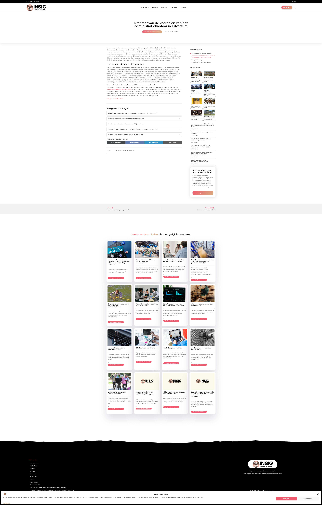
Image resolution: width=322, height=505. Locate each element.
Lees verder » (194, 128)
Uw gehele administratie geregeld (201, 53)
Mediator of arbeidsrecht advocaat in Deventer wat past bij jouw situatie (196, 79)
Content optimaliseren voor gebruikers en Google (202, 132)
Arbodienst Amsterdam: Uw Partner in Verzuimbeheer (173, 260)
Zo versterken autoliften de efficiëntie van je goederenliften (145, 261)
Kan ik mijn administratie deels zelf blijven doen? (144, 124)
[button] (318, 494)
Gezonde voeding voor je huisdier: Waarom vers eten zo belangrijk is (201, 146)
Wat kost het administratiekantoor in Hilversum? (144, 134)
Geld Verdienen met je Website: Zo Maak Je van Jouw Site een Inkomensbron (52, 490)
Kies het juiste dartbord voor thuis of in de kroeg (196, 118)
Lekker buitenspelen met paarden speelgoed (117, 392)
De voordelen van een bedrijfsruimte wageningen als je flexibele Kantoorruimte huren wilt (201, 153)
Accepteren (286, 498)
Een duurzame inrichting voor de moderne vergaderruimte (200, 139)
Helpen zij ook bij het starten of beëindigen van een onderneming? (144, 129)
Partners (155, 7)
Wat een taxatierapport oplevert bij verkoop (196, 92)
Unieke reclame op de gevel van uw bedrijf (201, 348)
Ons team (174, 7)
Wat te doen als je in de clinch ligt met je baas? (147, 304)
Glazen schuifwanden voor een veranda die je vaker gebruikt (209, 118)
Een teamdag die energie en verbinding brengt (209, 106)
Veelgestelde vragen (197, 60)
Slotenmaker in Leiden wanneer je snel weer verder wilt (196, 106)
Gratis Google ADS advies (172, 348)
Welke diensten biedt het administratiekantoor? (144, 118)
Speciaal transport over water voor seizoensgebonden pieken (208, 79)
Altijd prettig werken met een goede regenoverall (174, 392)
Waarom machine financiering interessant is (202, 304)
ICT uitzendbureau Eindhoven (147, 348)
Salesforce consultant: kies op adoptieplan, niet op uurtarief (199, 160)
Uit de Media (145, 7)
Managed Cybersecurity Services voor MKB (116, 348)
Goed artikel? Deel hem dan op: (202, 62)
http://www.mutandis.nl (115, 99)
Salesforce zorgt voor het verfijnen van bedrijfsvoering (173, 304)
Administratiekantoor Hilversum (125, 150)
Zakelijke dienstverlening (152, 31)
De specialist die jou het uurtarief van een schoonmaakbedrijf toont (145, 393)
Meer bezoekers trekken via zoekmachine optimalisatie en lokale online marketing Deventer (119, 262)
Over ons (164, 7)
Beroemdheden (34, 463)
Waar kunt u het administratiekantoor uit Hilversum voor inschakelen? (203, 56)
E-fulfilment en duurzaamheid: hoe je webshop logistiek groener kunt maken (202, 261)
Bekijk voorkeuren (308, 498)
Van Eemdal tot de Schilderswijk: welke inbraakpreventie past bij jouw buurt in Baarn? (202, 125)
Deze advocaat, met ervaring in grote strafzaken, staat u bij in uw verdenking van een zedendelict (202, 394)
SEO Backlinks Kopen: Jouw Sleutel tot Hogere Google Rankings (48, 487)
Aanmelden (33, 476)
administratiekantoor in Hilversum (119, 89)
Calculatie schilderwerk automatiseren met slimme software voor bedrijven (209, 93)
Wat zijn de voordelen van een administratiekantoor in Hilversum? (144, 113)
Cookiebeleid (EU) (35, 485)
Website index (34, 482)
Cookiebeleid (6, 503)
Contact (183, 7)
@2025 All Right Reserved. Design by (262, 490)
